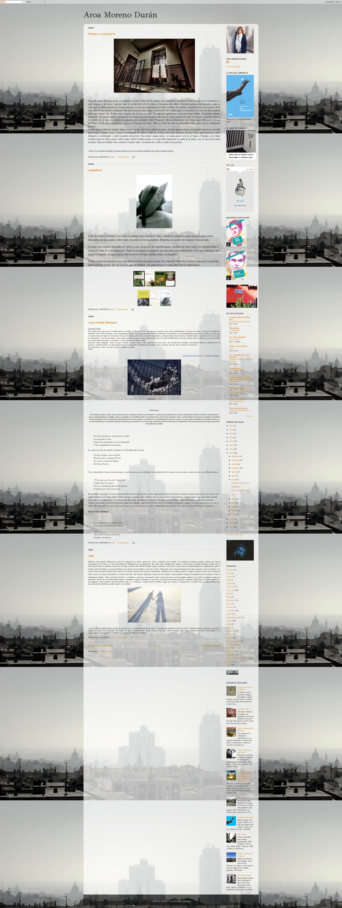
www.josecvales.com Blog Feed (239, 318)
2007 (231, 527)
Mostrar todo (250, 416)
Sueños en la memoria (238, 346)
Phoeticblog (234, 328)
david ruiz (230, 586)
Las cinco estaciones (237, 337)
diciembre (236, 456)
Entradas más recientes (100, 645)
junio (234, 479)
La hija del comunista (246, 817)
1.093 (231, 348)
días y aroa (230, 590)
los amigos (230, 610)
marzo (234, 506)
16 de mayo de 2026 (236, 370)
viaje (91, 556)
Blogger (188, 901)
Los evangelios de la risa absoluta (239, 355)
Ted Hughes (231, 654)
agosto (234, 471)
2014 (231, 437)
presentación (231, 644)
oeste (228, 627)
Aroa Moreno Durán (120, 15)
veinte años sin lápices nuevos (237, 658)
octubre (235, 464)
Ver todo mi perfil (233, 66)
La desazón (233, 381)
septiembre (236, 468)
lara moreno (231, 600)
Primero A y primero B (101, 34)
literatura (229, 607)
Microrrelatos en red (236, 401)
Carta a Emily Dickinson (102, 322)
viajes (228, 664)
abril (234, 502)
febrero (235, 510)
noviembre (236, 460)
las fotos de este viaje (234, 534)
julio (234, 475)
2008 (231, 523)
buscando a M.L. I (245, 709)
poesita (229, 637)
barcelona (230, 569)
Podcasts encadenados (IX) (239, 410)
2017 (231, 425)
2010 (231, 453)
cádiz (228, 580)
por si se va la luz (233, 641)
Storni (228, 648)
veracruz (229, 661)
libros (228, 603)
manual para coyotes (234, 617)
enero (234, 514)
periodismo (230, 630)
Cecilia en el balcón (237, 399)
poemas (229, 634)
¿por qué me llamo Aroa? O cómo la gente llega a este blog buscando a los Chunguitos (245, 776)
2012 (231, 445)
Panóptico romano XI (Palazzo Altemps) (240, 360)
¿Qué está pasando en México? (246, 729)
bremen (229, 576)
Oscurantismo (234, 330)
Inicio (157, 645)
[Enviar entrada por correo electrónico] (133, 157)
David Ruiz (159, 399)
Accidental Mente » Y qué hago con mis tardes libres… (240, 378)
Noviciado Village (244, 875)
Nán (203, 356)
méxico (229, 620)
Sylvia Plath (231, 651)
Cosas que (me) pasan (238, 408)
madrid (229, 614)
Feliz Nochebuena (236, 392)
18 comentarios (123, 542)
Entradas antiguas (210, 645)
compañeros (95, 170)
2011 (231, 449)
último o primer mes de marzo (245, 854)
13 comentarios (123, 157)
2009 (231, 519)
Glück (228, 597)
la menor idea (234, 368)
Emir (228, 593)
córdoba (229, 583)
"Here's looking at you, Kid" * (244, 751)
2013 (231, 441)
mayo (234, 499)
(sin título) (242, 798)
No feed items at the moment (239, 321)
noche (228, 624)
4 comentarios (121, 637)
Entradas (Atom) (105, 651)
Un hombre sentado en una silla (240, 389)
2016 (231, 429)
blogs (228, 573)
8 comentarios (122, 309)
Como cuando (234, 339)
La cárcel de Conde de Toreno (245, 688)
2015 (231, 433)
